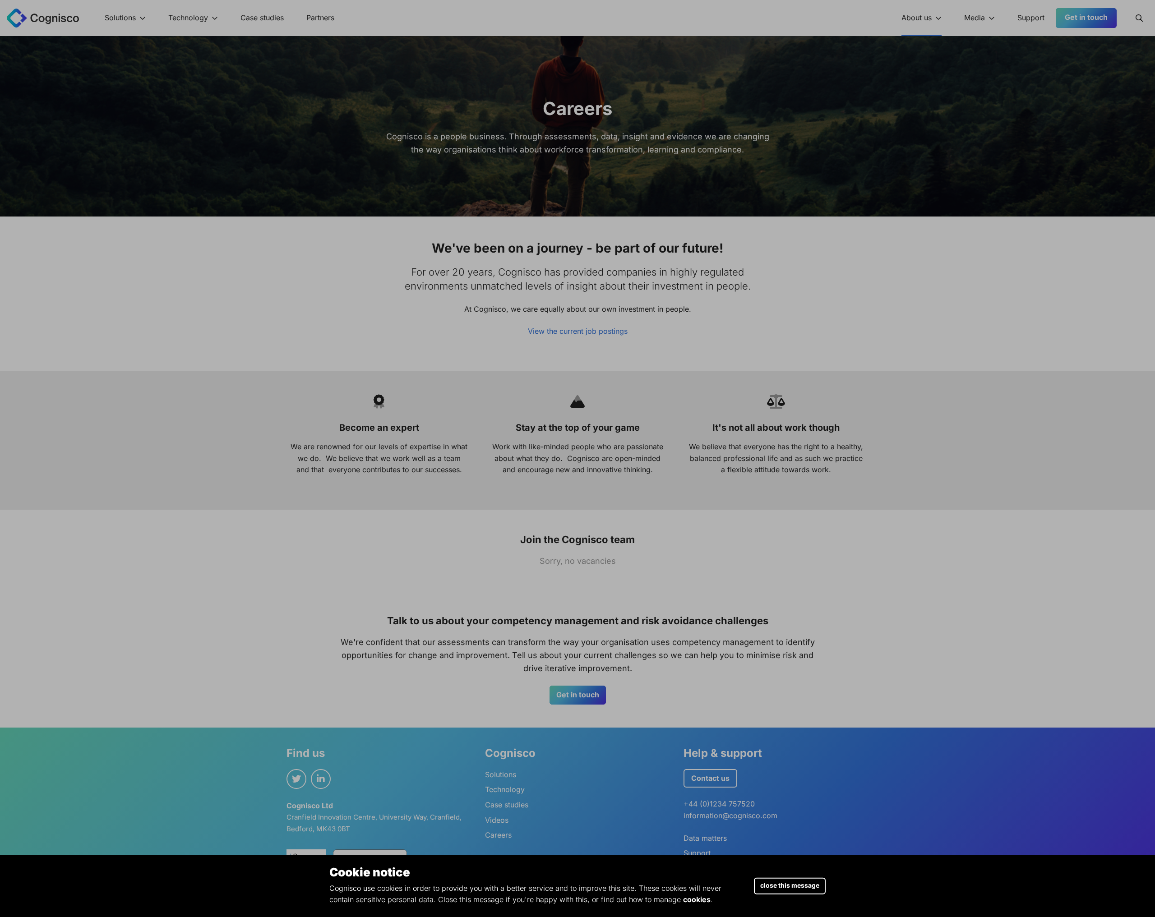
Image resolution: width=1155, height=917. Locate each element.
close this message (789, 885)
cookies (697, 899)
